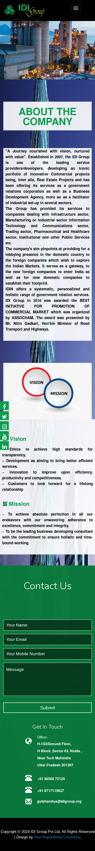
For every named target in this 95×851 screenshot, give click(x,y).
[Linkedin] (4, 445)
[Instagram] (4, 425)
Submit (47, 707)
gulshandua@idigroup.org (59, 801)
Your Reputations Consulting (57, 837)
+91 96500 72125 (51, 778)
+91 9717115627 (50, 790)
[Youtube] (4, 435)
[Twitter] (4, 415)
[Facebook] (4, 405)
